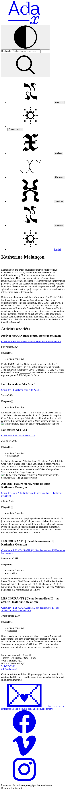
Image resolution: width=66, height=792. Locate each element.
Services (59, 201)
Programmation (15, 129)
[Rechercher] (25, 65)
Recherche (6, 51)
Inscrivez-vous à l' (32, 707)
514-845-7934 (8, 666)
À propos (59, 102)
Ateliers (58, 153)
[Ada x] (24, 23)
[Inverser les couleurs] (25, 37)
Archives (59, 225)
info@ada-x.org (9, 669)
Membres (59, 177)
